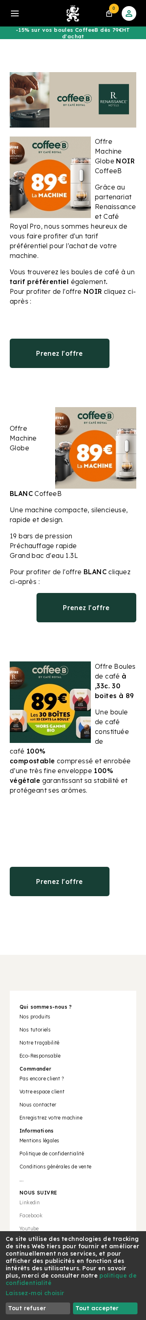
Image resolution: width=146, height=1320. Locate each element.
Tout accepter (97, 1308)
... (21, 1180)
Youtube (29, 1228)
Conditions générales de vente (55, 1167)
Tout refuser (27, 1308)
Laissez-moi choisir (35, 1293)
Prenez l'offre (59, 353)
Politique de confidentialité (51, 1153)
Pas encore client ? (41, 1078)
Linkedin (29, 1202)
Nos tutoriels (35, 1030)
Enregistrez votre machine (50, 1118)
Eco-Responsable (39, 1056)
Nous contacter (38, 1105)
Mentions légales (39, 1140)
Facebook (31, 1215)
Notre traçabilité (39, 1043)
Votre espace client (42, 1092)
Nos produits (35, 1017)
